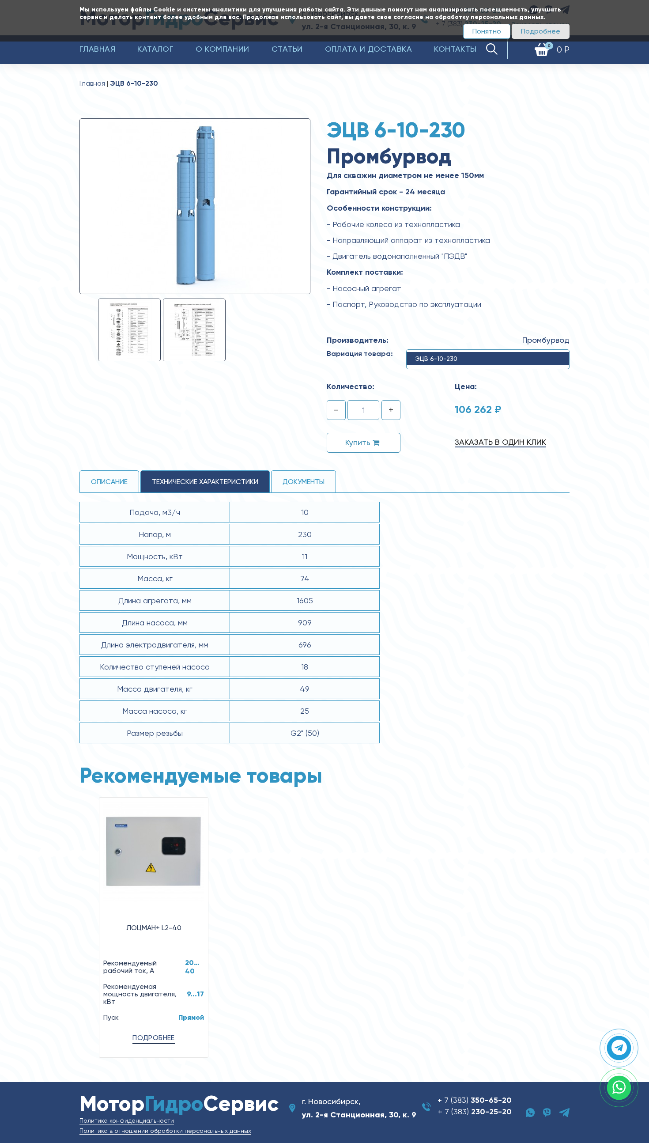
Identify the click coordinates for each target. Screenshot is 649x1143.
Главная (97, 48)
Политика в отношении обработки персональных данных (165, 1130)
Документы (303, 481)
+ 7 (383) (475, 1100)
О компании (222, 48)
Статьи (287, 48)
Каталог (155, 48)
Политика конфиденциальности (126, 1120)
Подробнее (540, 31)
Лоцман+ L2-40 (153, 927)
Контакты (455, 48)
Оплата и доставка (368, 48)
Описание (109, 481)
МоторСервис (179, 1103)
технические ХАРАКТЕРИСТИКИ (205, 481)
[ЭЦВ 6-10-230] (194, 205)
